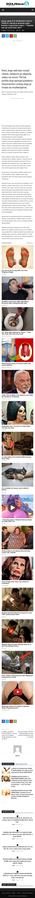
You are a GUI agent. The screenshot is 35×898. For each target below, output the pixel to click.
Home (2, 14)
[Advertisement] (17, 53)
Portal (13, 824)
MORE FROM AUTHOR (21, 764)
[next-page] (5, 803)
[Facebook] (3, 36)
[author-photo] (17, 753)
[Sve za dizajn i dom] (17, 4)
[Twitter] (7, 36)
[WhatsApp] (15, 36)
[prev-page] (3, 803)
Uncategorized (8, 14)
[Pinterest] (11, 36)
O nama (19, 893)
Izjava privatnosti (6, 893)
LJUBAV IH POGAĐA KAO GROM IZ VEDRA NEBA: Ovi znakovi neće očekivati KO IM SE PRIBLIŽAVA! (22, 770)
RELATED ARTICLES (8, 764)
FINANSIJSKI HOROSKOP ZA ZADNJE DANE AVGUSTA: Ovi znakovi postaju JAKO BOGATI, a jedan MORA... (17, 834)
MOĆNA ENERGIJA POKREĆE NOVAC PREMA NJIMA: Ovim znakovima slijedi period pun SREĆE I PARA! (17, 861)
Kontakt (13, 893)
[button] (3, 10)
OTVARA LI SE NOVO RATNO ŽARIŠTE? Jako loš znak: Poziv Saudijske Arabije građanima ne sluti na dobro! (9, 735)
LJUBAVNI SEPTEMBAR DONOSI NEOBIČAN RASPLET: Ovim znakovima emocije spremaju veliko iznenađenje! (17, 875)
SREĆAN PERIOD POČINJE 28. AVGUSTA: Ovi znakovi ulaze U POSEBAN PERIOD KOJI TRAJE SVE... (17, 820)
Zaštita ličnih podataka (27, 893)
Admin (4, 30)
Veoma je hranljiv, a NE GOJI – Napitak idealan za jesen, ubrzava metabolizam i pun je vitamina (25, 734)
